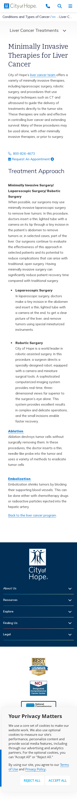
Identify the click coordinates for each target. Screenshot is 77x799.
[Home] (38, 566)
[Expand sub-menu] (71, 588)
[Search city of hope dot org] (61, 6)
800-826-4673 (23, 154)
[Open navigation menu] (71, 6)
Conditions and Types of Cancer (26, 17)
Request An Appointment (31, 159)
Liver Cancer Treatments (34, 30)
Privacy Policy (35, 769)
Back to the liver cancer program (32, 515)
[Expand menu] (63, 30)
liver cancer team (43, 75)
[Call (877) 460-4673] (50, 6)
